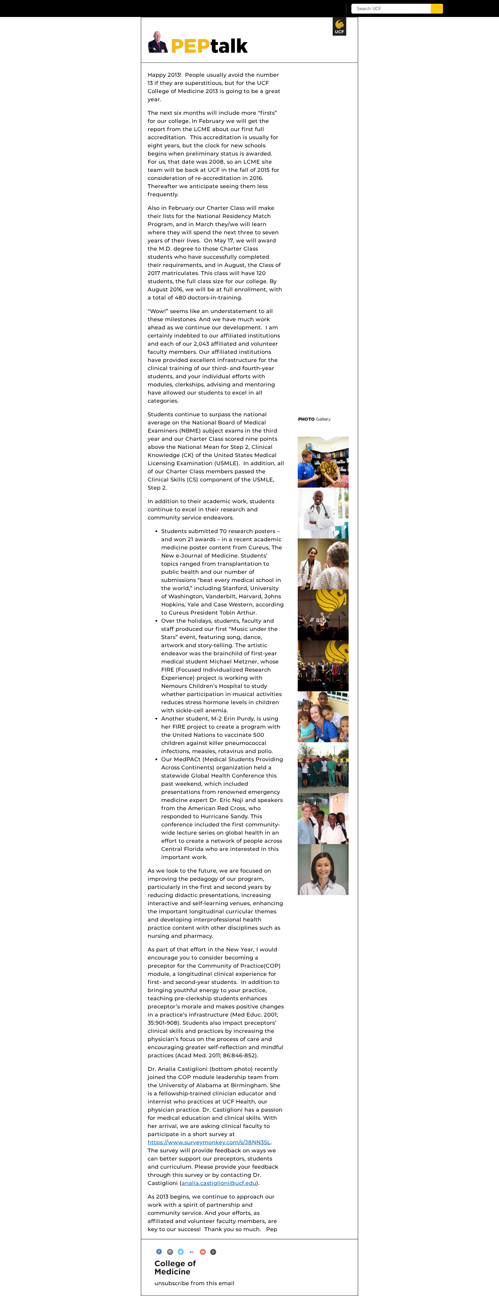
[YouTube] (202, 1251)
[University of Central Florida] (110, 8)
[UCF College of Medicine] (252, 1267)
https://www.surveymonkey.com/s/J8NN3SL (209, 1142)
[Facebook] (159, 1251)
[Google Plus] (213, 1251)
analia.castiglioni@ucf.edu (219, 1183)
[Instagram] (169, 1251)
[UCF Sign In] (320, 9)
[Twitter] (180, 1251)
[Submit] (437, 9)
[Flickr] (191, 1251)
